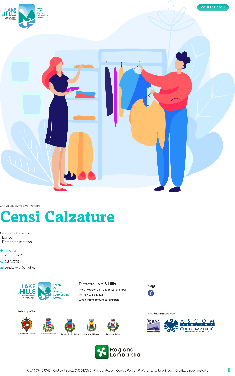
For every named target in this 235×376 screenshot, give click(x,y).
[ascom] (191, 326)
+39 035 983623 (93, 295)
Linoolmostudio (198, 370)
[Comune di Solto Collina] (71, 326)
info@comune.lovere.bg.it (103, 300)
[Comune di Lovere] (28, 326)
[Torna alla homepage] (35, 17)
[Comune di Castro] (114, 326)
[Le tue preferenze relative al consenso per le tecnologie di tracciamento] (229, 370)
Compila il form (213, 7)
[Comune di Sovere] (50, 326)
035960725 (12, 261)
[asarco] (155, 326)
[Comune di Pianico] (93, 326)
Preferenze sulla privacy (155, 370)
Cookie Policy (125, 370)
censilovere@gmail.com (21, 267)
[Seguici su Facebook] (150, 293)
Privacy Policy (104, 370)
